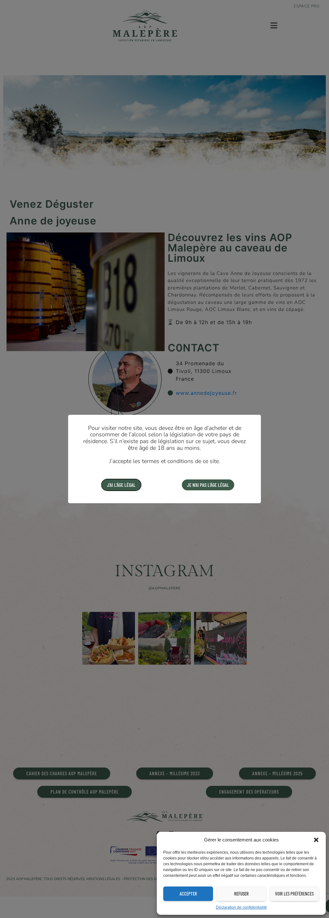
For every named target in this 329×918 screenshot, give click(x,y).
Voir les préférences (294, 893)
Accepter (188, 893)
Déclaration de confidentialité (241, 907)
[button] (316, 840)
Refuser (241, 893)
